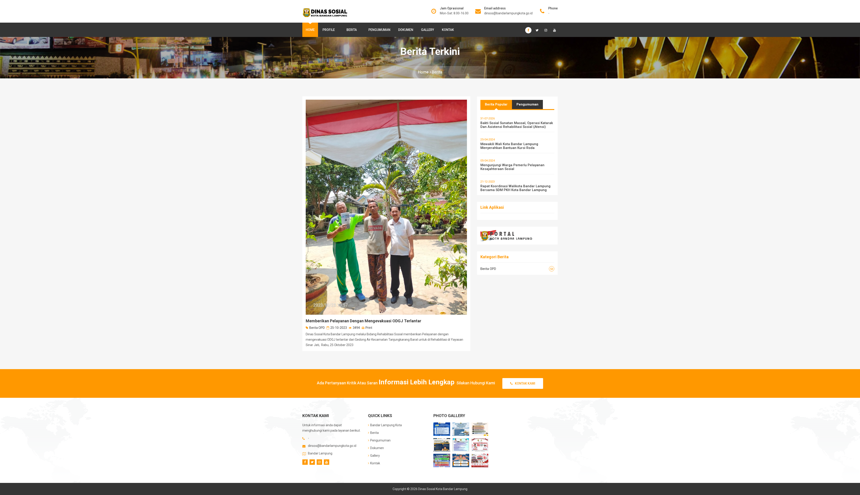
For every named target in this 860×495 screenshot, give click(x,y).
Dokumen (405, 30)
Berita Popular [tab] (496, 104)
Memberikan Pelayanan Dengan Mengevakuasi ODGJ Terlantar (363, 321)
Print (369, 327)
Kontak (448, 30)
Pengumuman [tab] (527, 104)
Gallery (427, 30)
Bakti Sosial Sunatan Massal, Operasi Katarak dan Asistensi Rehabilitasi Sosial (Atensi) (516, 125)
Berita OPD (317, 327)
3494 (356, 327)
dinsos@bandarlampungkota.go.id (508, 13)
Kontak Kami (525, 383)
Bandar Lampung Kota (386, 425)
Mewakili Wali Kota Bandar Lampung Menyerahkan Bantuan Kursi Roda (509, 146)
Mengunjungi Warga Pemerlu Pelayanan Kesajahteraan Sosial (512, 167)
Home (310, 30)
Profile (328, 30)
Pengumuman (379, 30)
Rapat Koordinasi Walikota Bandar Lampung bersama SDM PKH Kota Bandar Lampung (515, 188)
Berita (351, 30)
